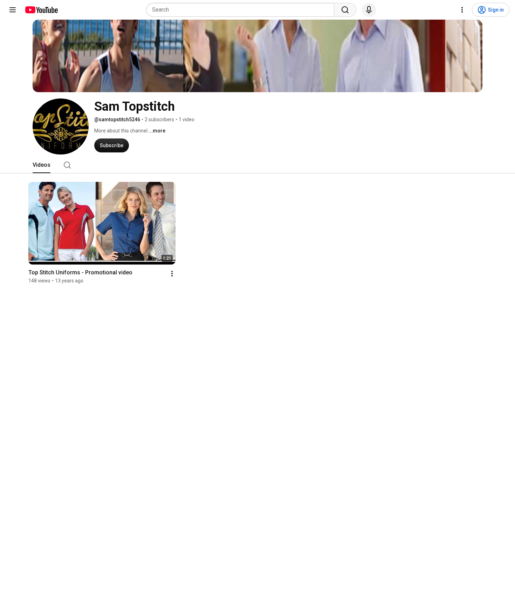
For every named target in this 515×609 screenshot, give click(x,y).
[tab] (41, 165)
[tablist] (257, 165)
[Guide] (12, 10)
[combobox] (242, 10)
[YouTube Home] (41, 10)
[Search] (345, 10)
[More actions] (172, 274)
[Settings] (462, 10)
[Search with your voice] (369, 10)
